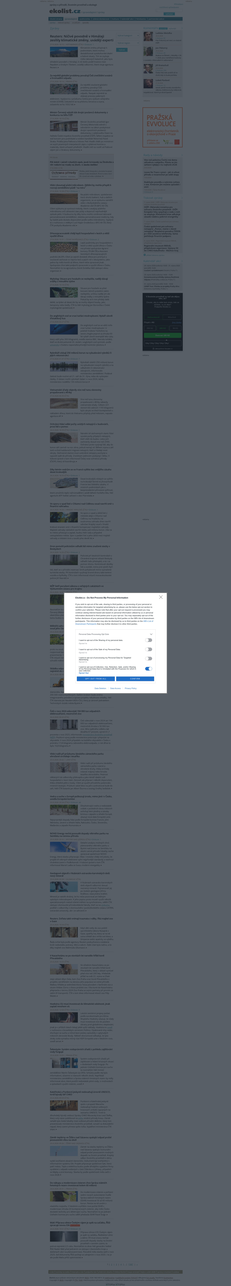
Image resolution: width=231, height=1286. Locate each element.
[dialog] (115, 643)
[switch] (148, 640)
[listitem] (115, 634)
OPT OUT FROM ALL (95, 679)
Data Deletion (100, 688)
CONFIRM (135, 679)
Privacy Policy (130, 688)
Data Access (115, 688)
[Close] (161, 597)
